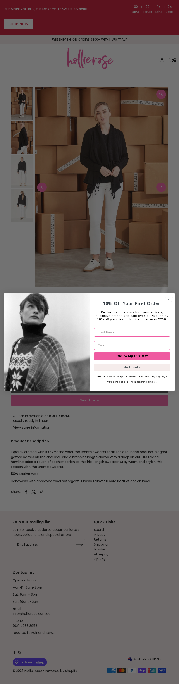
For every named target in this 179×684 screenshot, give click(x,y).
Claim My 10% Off (132, 356)
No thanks (132, 367)
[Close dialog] (169, 298)
